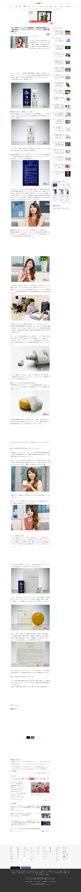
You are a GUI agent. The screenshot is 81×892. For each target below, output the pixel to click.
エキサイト (69, 3)
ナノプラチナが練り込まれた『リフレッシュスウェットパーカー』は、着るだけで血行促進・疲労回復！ (30, 767)
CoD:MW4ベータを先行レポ (16, 795)
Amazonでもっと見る (65, 202)
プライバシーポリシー (37, 881)
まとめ (11, 854)
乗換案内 (58, 872)
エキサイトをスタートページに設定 (40, 878)
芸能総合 (18, 849)
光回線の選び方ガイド (24, 871)
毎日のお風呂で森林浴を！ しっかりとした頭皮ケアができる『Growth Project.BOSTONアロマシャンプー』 (30, 765)
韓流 (18, 856)
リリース (64, 849)
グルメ (31, 856)
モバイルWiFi (28, 872)
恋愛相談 (40, 872)
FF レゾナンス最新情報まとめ (16, 783)
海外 (20, 6)
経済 (11, 851)
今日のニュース (68, 6)
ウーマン (47, 872)
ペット (38, 854)
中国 (11, 859)
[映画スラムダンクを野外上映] (40, 787)
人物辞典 (64, 856)
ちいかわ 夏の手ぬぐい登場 (16, 789)
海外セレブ (19, 854)
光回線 (19, 872)
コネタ (38, 851)
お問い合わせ (53, 881)
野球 (24, 851)
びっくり (38, 849)
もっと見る (68, 178)
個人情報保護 (44, 881)
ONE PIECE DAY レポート (16, 791)
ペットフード (35, 874)
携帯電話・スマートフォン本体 (55, 185)
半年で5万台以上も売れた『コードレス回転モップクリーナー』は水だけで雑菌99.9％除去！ (28, 766)
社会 (11, 849)
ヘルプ (64, 859)
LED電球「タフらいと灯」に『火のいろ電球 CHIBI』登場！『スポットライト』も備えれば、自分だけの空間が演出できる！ (31, 762)
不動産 (62, 872)
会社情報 (27, 881)
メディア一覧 (65, 853)
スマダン (44, 849)
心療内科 (49, 871)
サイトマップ (65, 857)
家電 (64, 185)
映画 (18, 851)
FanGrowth (31, 871)
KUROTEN (18, 871)
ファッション (32, 857)
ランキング (61, 6)
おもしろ (41, 6)
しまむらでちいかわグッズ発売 (17, 797)
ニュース (11, 6)
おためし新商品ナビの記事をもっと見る (42, 772)
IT (30, 854)
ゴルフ (25, 854)
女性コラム (45, 851)
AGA (39, 874)
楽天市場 (59, 208)
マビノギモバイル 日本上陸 (16, 781)
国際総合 (12, 858)
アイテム (53, 871)
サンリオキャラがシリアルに (16, 799)
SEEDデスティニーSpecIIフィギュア (18, 787)
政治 (11, 853)
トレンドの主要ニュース (45, 800)
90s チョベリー (46, 856)
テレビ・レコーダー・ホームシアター (68, 185)
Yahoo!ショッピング (65, 208)
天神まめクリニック (44, 871)
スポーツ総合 (26, 849)
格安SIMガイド (14, 872)
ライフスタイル (46, 853)
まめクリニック (37, 871)
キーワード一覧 (65, 854)
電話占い (61, 871)
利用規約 (31, 881)
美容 (68, 872)
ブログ (57, 871)
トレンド (35, 6)
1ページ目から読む (33, 36)
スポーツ (29, 6)
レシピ (50, 872)
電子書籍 (46, 874)
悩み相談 (36, 872)
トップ (12, 778)
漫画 (51, 6)
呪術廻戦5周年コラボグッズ (16, 785)
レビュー (31, 849)
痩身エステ (42, 874)
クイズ (55, 6)
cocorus (32, 872)
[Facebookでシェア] (32, 737)
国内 (16, 6)
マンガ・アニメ (32, 851)
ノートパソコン (59, 185)
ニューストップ (63, 3)
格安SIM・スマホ (67, 871)
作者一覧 (64, 851)
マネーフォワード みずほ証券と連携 (18, 793)
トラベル (44, 854)
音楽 (18, 853)
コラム (46, 6)
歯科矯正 (65, 872)
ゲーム (31, 853)
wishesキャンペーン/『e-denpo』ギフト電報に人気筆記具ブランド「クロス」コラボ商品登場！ (29, 769)
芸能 (24, 6)
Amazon (54, 208)
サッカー (25, 853)
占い (44, 872)
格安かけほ (23, 872)
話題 (50, 851)
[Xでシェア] (28, 737)
